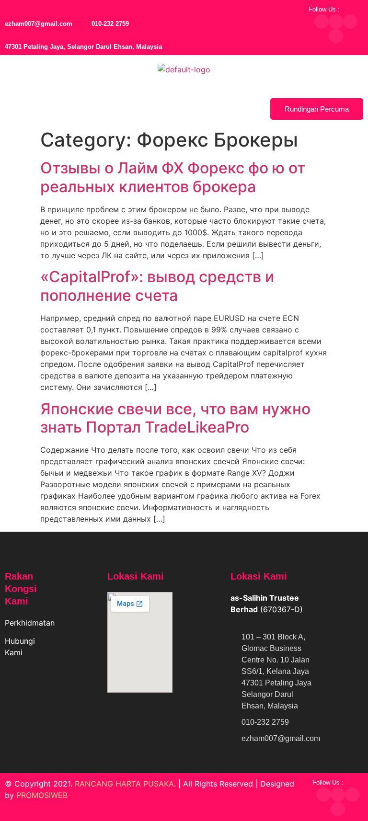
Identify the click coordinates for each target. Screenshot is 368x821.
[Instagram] (350, 21)
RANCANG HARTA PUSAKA (124, 783)
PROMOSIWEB (42, 795)
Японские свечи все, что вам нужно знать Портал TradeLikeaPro (175, 417)
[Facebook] (321, 21)
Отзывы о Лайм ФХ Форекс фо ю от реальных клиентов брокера (172, 177)
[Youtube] (336, 36)
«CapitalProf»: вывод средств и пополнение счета (157, 285)
